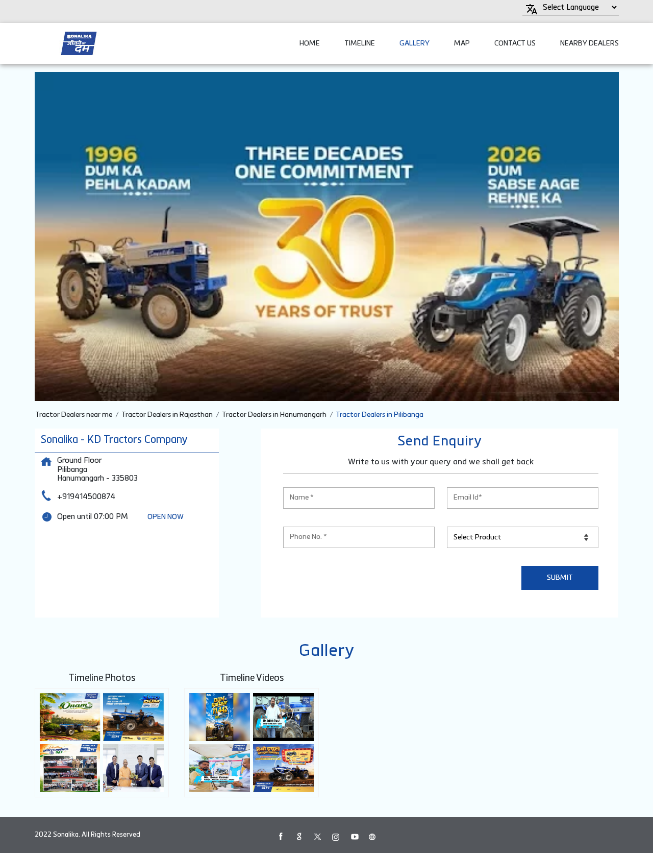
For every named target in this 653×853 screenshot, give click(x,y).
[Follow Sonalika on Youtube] (354, 836)
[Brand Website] (372, 836)
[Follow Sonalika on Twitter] (317, 836)
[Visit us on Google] (299, 836)
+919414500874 (86, 497)
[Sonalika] (79, 43)
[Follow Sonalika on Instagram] (336, 836)
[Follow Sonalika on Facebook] (280, 836)
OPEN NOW (165, 516)
